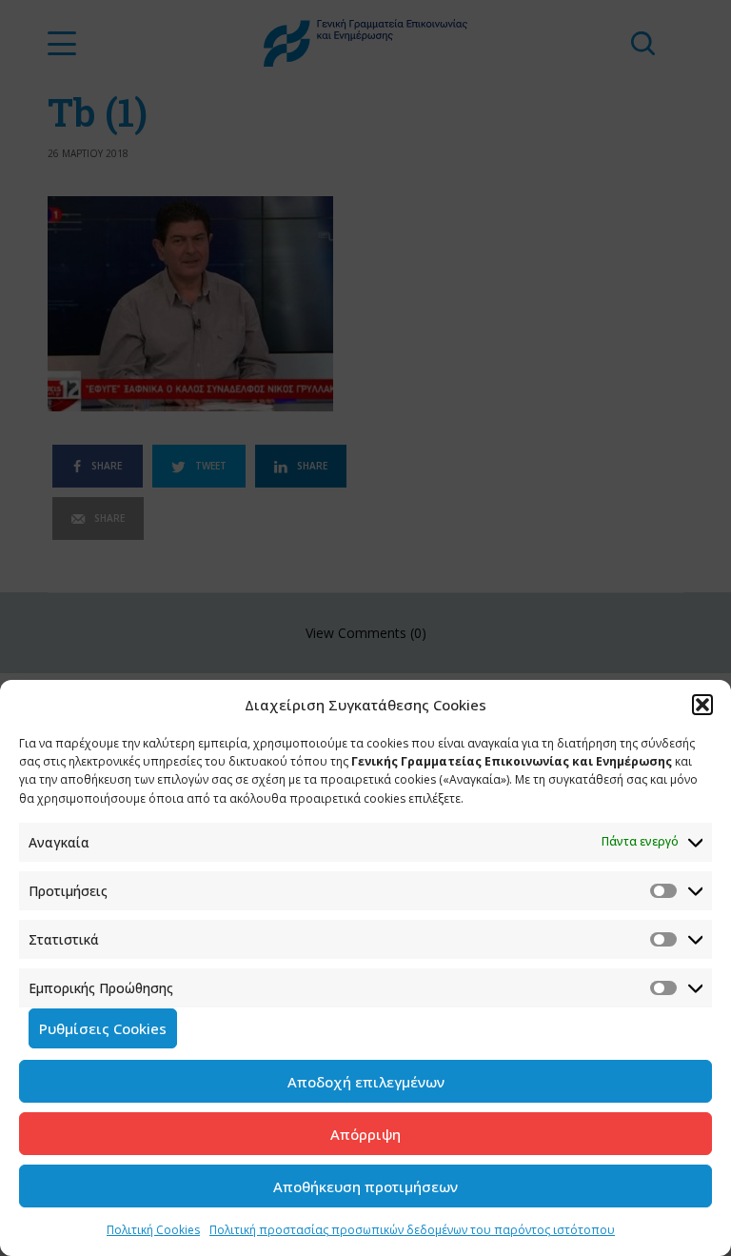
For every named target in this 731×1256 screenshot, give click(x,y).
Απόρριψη (365, 1134)
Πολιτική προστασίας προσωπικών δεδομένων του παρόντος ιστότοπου (412, 1230)
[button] (702, 704)
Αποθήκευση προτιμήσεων (365, 1186)
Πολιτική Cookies (153, 1230)
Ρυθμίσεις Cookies (103, 1028)
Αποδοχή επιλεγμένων (366, 1081)
